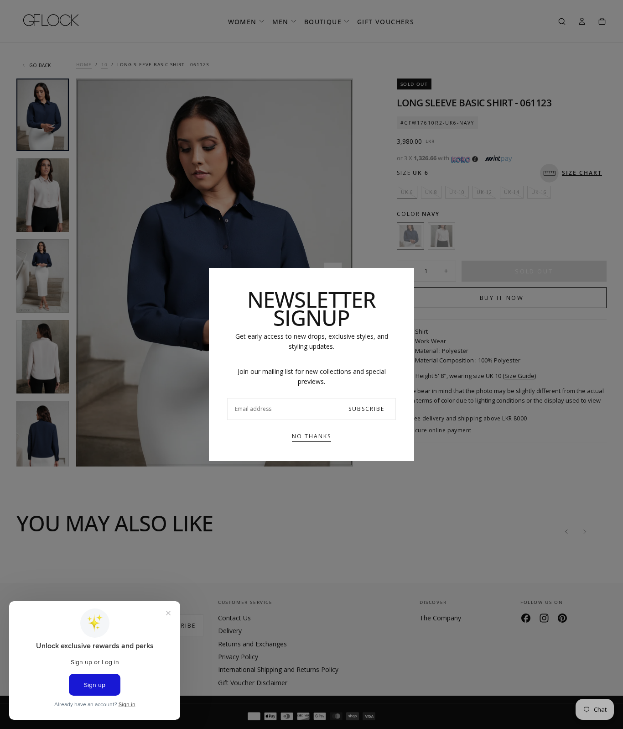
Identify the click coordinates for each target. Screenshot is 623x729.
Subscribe (366, 409)
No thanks (311, 436)
